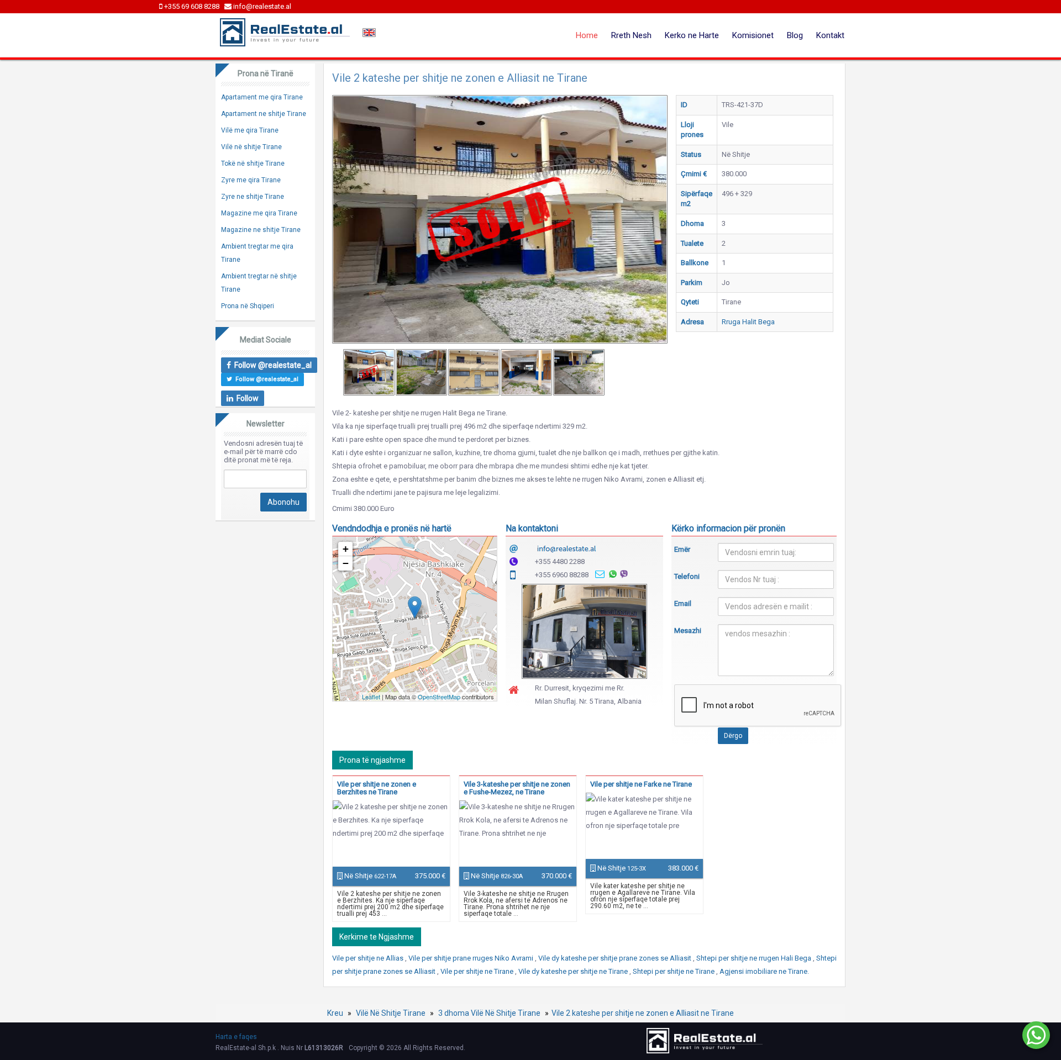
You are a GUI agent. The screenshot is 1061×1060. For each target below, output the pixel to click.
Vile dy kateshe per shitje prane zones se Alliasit (615, 958)
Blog (795, 35)
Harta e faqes (236, 1037)
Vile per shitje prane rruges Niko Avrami (471, 958)
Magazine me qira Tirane (259, 213)
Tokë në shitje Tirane (253, 163)
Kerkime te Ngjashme (376, 936)
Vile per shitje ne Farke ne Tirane (641, 784)
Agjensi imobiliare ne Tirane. (764, 971)
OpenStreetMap (439, 696)
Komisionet (753, 35)
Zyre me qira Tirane (251, 180)
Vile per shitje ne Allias (368, 958)
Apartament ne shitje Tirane (263, 114)
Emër (682, 549)
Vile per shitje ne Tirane (477, 971)
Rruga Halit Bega (748, 322)
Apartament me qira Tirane (262, 97)
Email (682, 603)
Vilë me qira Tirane (250, 130)
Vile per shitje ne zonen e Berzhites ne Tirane (376, 788)
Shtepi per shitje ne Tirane (674, 971)
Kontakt (830, 35)
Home (587, 35)
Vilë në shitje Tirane (251, 147)
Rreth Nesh (631, 35)
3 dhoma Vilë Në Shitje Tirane (489, 1013)
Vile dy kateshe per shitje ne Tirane (573, 971)
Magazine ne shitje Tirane (261, 230)
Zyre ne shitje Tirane (252, 197)
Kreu (335, 1013)
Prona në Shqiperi (247, 306)
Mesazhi (687, 630)
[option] (369, 372)
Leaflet (371, 696)
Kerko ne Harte (692, 35)
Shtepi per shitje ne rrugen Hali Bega (754, 958)
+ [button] (346, 549)
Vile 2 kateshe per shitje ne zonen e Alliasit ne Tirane (642, 1013)
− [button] (346, 563)
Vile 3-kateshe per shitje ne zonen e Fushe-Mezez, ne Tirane (517, 788)
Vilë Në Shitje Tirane (391, 1013)
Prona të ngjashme (372, 760)
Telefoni (687, 576)
